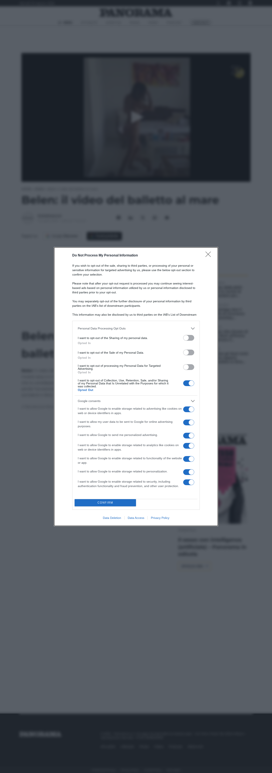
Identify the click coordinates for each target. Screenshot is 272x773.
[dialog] (136, 386)
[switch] (188, 338)
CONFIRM (105, 502)
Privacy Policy (160, 518)
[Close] (209, 256)
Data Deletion (112, 518)
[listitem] (136, 328)
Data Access (136, 518)
